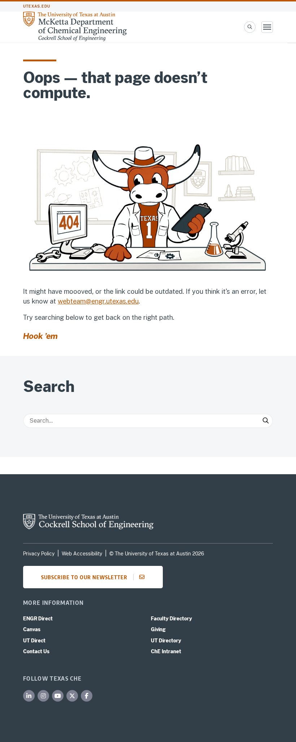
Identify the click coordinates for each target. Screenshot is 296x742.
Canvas (31, 629)
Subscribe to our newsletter (84, 577)
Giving (158, 629)
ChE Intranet (166, 651)
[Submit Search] (265, 421)
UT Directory (166, 640)
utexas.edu (36, 6)
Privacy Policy (39, 553)
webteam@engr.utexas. (92, 301)
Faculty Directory (171, 618)
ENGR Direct (38, 618)
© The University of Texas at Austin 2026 (156, 553)
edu (133, 301)
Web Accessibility (82, 553)
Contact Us (36, 651)
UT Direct (34, 640)
